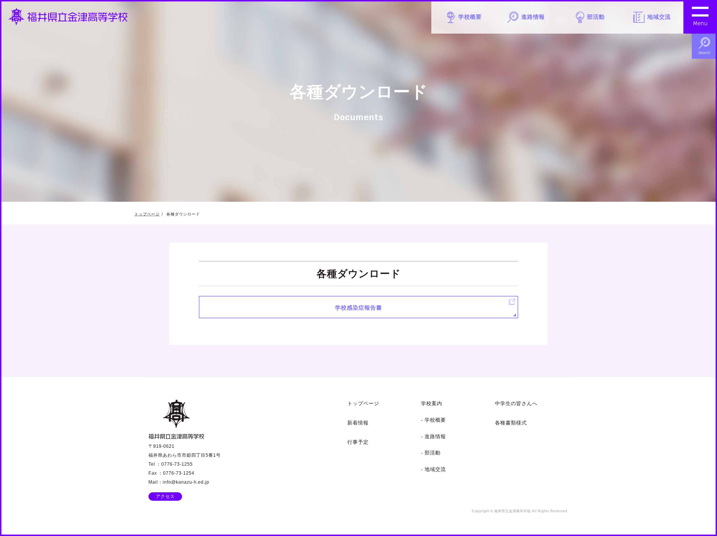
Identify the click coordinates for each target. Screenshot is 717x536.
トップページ (147, 214)
